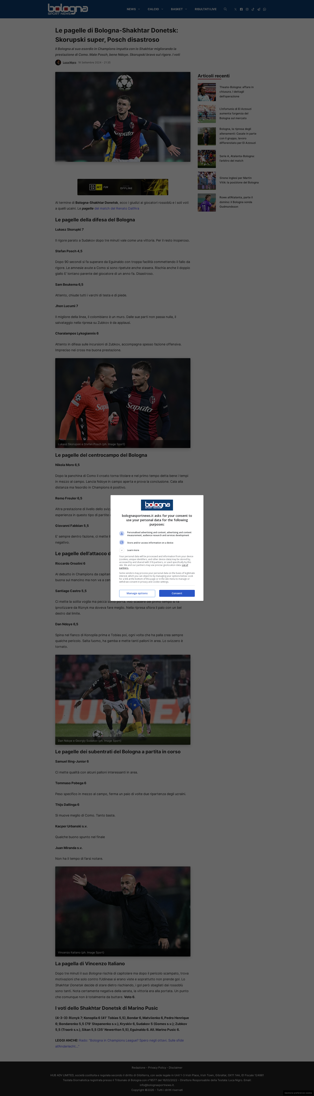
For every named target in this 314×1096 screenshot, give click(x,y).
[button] (157, 550)
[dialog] (157, 548)
